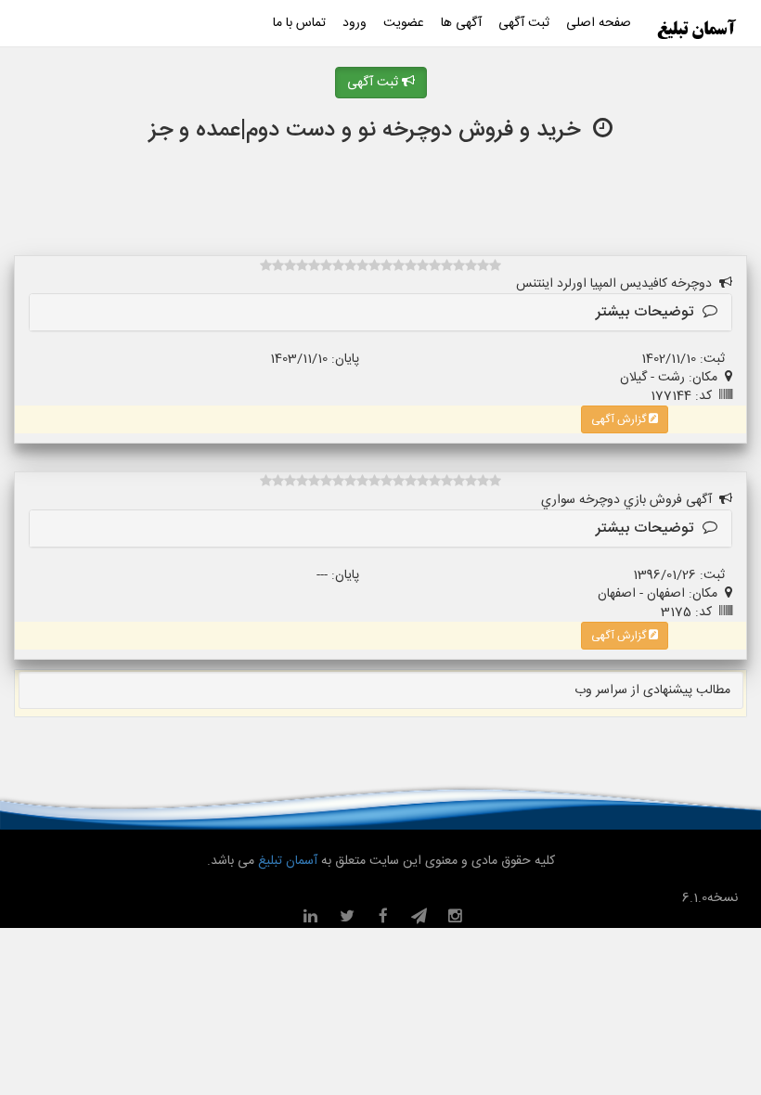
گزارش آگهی (620, 419)
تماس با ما (299, 23)
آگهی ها (461, 23)
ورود (354, 23)
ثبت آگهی (523, 23)
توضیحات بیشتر (649, 312)
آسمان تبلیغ (285, 861)
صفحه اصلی (598, 23)
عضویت (403, 23)
